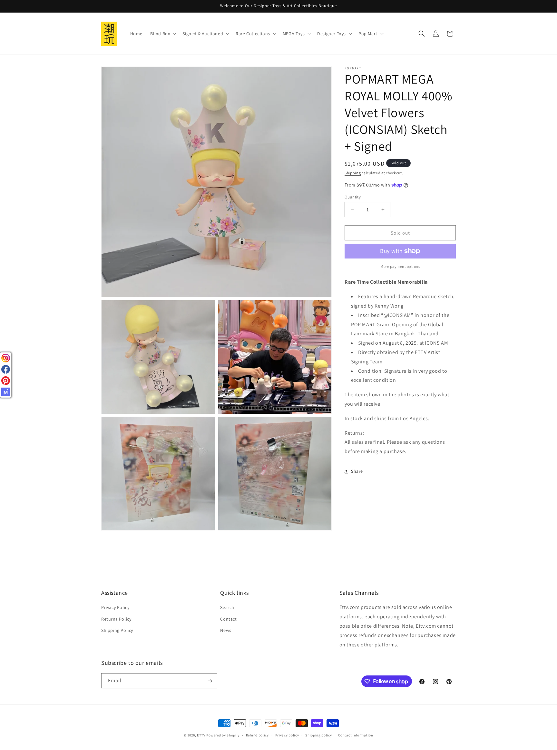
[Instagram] (6, 358)
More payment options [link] (400, 266)
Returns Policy (116, 619)
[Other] (6, 392)
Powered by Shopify (222, 735)
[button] (162, 33)
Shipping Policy (117, 630)
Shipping (353, 172)
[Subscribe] (210, 680)
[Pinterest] (6, 381)
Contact (228, 619)
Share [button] (357, 471)
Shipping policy (318, 735)
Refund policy (257, 735)
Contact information (355, 735)
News (225, 630)
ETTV (201, 735)
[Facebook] (6, 369)
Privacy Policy (115, 607)
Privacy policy (287, 735)
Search (227, 607)
